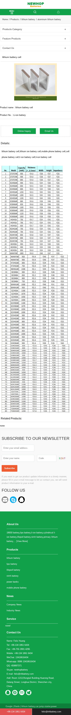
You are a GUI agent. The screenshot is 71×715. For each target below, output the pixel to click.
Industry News (13, 610)
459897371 (21, 499)
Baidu (17, 706)
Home (5, 19)
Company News (14, 604)
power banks (13, 582)
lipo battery (12, 564)
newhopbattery (13, 499)
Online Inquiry (24, 131)
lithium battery (28, 19)
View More (22, 541)
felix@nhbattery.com (5, 499)
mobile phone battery (17, 587)
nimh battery (12, 576)
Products (14, 19)
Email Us (49, 131)
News (10, 596)
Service (11, 619)
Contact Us (14, 632)
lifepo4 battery (13, 570)
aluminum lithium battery (49, 19)
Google (9, 706)
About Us (12, 524)
